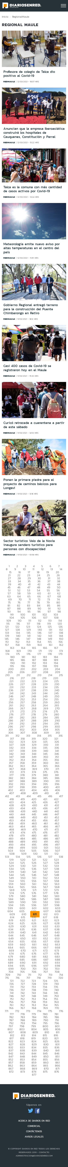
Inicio (5, 16)
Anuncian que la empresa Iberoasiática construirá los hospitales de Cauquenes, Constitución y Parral (34, 132)
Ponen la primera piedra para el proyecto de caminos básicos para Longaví (30, 483)
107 (45, 618)
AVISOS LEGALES (34, 1136)
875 (45, 1072)
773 (28, 1011)
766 (11, 1008)
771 (6, 1011)
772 (17, 1011)
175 (18, 654)
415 (39, 796)
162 (61, 645)
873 (22, 1072)
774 (39, 1011)
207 (34, 672)
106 (34, 618)
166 (45, 648)
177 (39, 654)
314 (39, 736)
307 (22, 733)
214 (50, 675)
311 (7, 736)
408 (23, 793)
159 (28, 645)
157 (7, 645)
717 (28, 978)
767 (22, 1008)
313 (28, 736)
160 (39, 645)
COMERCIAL (34, 1126)
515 (29, 857)
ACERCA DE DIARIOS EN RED (34, 1121)
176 (29, 654)
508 (12, 854)
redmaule (9, 81)
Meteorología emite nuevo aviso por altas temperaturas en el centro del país (31, 248)
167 (56, 648)
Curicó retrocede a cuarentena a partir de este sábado (33, 424)
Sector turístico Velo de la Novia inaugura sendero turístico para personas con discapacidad (29, 544)
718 (39, 978)
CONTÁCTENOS (34, 1131)
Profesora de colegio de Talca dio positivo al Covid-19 (29, 73)
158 (17, 645)
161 (50, 645)
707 (45, 972)
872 (11, 1072)
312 (17, 736)
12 (42, 569)
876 (56, 1072)
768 (34, 1008)
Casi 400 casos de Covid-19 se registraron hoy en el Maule (27, 367)
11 (33, 569)
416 (50, 796)
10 (24, 569)
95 (29, 611)
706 (34, 972)
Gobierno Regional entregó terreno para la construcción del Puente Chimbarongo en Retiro (30, 309)
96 (39, 611)
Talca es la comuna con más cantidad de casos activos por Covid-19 (32, 189)
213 (39, 675)
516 (39, 857)
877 (34, 1075)
